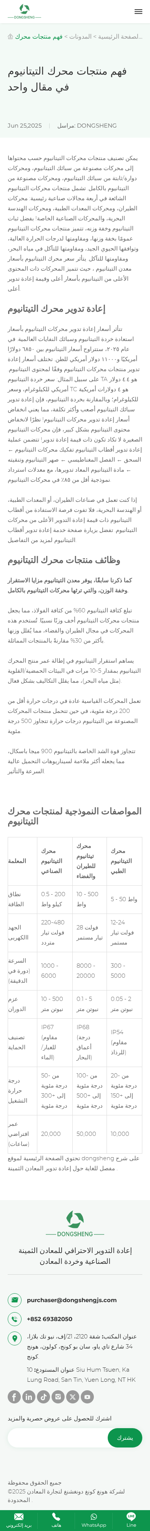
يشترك (125, 1437)
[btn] (138, 11)
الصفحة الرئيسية (119, 36)
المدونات (80, 36)
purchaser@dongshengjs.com (72, 1300)
